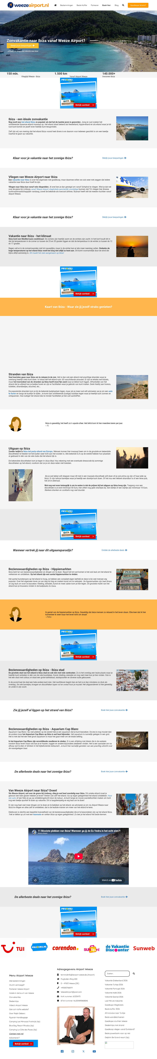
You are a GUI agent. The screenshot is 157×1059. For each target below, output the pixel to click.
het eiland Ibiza (28, 122)
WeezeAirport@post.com (71, 992)
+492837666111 (67, 987)
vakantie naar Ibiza (20, 180)
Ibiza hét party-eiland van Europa (37, 451)
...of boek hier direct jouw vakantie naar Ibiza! (22, 51)
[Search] (134, 974)
